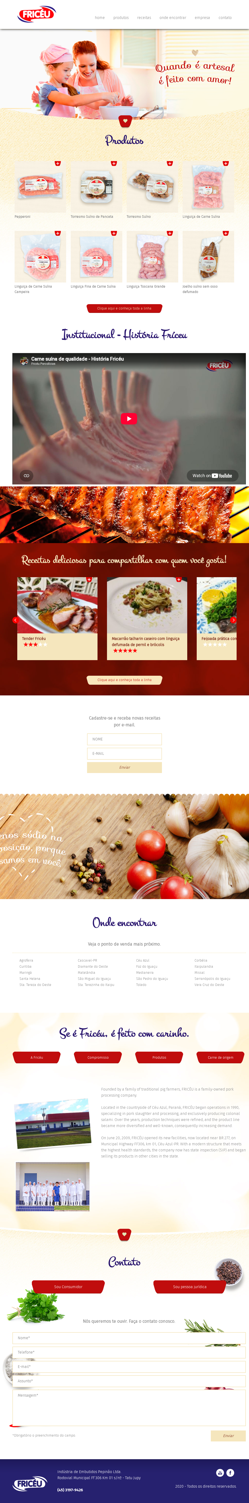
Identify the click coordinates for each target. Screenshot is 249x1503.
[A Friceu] (32, 1174)
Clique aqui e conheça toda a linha (124, 296)
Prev (15, 608)
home (100, 18)
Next (233, 608)
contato (225, 18)
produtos (121, 18)
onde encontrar (173, 18)
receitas (144, 18)
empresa (202, 18)
